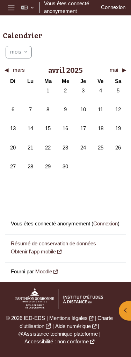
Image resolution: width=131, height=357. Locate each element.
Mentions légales (68, 318)
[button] (27, 7)
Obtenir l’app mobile (33, 251)
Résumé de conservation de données (53, 243)
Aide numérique (73, 326)
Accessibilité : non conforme (56, 341)
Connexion (113, 7)
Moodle (43, 271)
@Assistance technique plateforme (58, 334)
